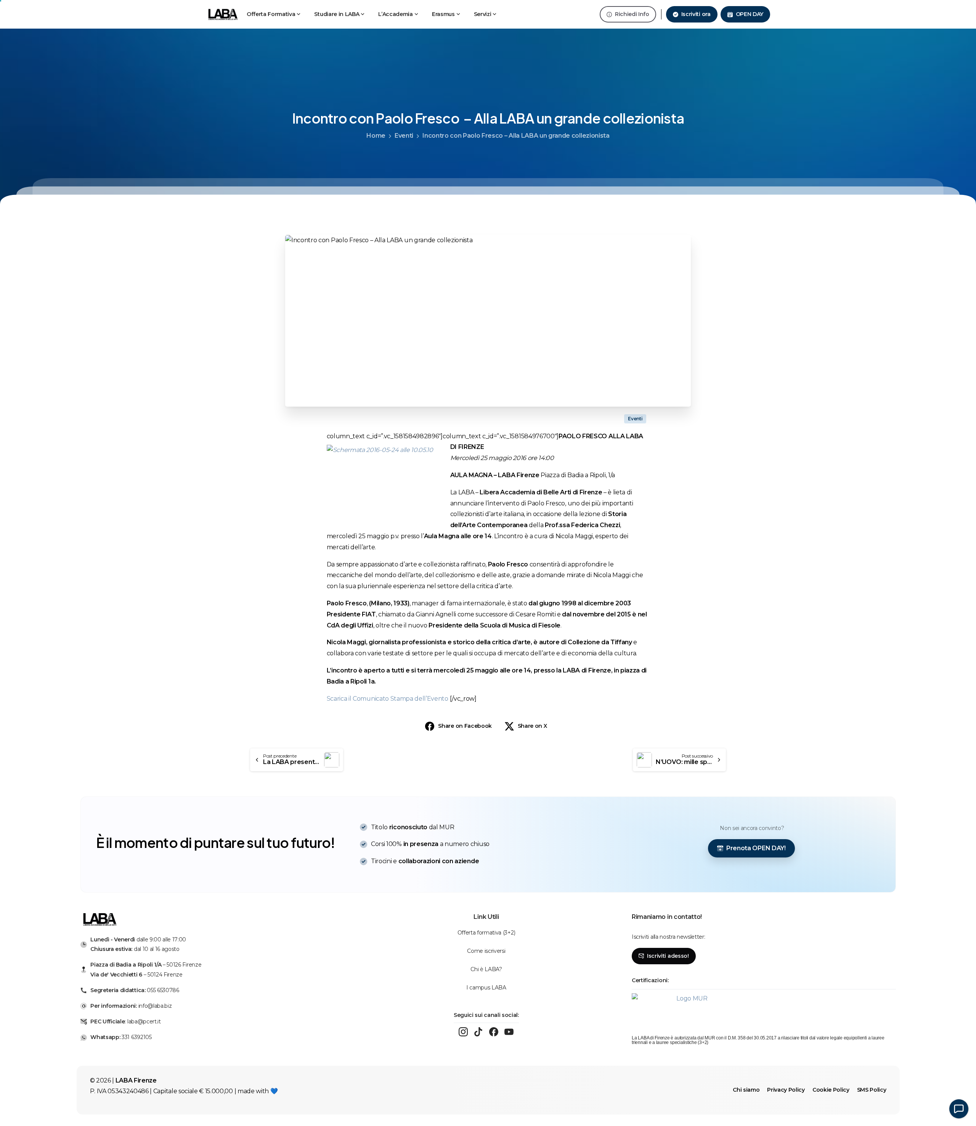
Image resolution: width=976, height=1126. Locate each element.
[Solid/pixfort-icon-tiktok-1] (478, 1032)
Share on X (532, 725)
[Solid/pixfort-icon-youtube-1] (509, 1032)
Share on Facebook (465, 725)
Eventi (404, 135)
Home (375, 135)
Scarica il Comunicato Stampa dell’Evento (388, 698)
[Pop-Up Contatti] (958, 1108)
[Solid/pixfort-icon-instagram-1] (463, 1032)
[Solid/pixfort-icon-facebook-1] (493, 1032)
